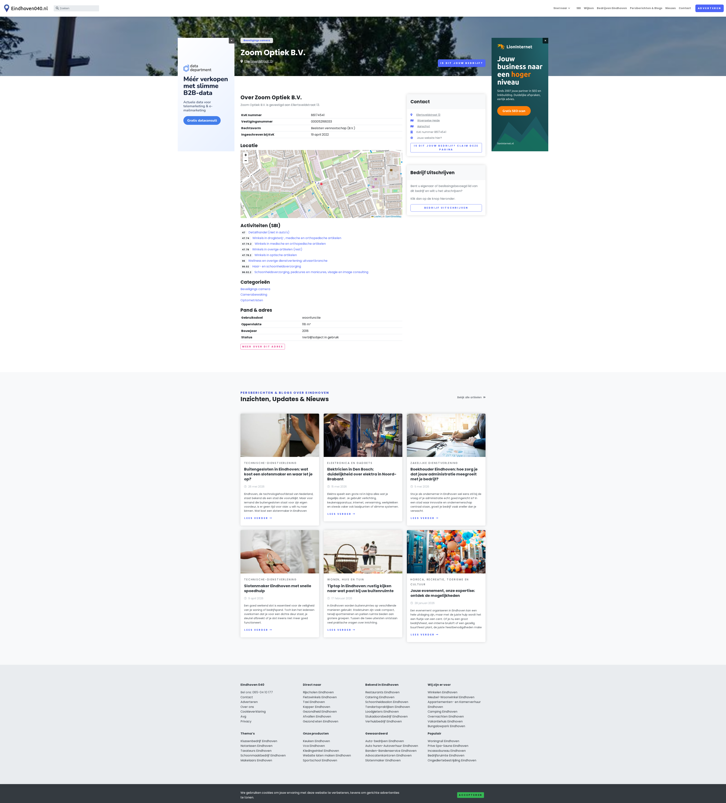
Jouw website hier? (429, 138)
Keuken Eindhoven (316, 741)
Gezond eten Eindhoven (320, 721)
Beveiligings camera (257, 40)
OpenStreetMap (393, 216)
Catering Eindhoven (379, 697)
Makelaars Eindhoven (256, 760)
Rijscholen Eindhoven (318, 692)
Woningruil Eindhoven (443, 741)
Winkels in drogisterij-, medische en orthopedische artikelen (296, 238)
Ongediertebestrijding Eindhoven (452, 760)
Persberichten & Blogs (646, 8)
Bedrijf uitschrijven (446, 207)
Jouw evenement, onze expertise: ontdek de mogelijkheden (442, 593)
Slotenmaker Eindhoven (383, 760)
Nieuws (670, 8)
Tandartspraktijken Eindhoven (387, 707)
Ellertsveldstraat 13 (258, 61)
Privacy (245, 721)
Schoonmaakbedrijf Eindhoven (263, 755)
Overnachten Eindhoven (446, 716)
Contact (685, 8)
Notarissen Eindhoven (256, 746)
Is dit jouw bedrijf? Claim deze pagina (446, 147)
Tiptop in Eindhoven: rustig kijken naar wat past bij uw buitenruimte (360, 588)
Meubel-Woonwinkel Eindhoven (451, 697)
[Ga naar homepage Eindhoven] (25, 8)
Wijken (589, 8)
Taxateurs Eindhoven (255, 751)
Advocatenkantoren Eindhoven (388, 755)
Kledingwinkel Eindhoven (321, 751)
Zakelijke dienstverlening (434, 463)
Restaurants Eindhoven (382, 692)
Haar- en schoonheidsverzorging (276, 266)
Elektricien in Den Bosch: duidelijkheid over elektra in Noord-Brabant (361, 474)
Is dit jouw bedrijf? (461, 63)
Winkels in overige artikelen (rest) (277, 249)
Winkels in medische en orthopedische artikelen (290, 244)
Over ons (247, 707)
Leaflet (377, 216)
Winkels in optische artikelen (275, 255)
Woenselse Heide (428, 120)
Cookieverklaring (253, 711)
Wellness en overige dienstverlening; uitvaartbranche (287, 261)
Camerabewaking (253, 294)
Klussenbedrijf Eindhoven (258, 741)
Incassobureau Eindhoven (447, 751)
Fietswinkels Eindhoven (320, 697)
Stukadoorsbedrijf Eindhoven (386, 716)
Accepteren (470, 795)
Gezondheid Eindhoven (320, 711)
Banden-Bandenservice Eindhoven (391, 751)
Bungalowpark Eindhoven (446, 726)
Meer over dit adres (262, 346)
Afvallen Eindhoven (317, 716)
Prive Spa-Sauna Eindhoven (448, 746)
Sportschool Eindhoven (320, 760)
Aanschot (423, 126)
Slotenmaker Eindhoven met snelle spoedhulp (277, 588)
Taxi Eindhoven (314, 702)
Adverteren (709, 8)
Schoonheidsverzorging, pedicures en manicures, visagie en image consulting (311, 272)
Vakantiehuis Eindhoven (445, 721)
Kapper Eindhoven (316, 707)
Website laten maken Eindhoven (327, 755)
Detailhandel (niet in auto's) (268, 232)
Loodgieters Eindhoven (382, 711)
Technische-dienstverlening (270, 463)
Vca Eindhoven (314, 746)
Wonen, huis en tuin (345, 579)
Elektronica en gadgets (350, 463)
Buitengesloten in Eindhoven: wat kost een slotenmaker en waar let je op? (278, 474)
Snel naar (560, 8)
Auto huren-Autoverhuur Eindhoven (391, 746)
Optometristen (251, 300)
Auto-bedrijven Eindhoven (384, 741)
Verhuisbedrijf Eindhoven (383, 721)
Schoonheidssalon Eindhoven (386, 702)
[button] (321, 184)
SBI (578, 8)
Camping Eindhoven (442, 711)
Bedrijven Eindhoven (612, 8)
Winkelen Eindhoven (442, 692)
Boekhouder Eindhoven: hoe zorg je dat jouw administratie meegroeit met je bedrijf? (444, 474)
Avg (243, 716)
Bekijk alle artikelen (469, 397)
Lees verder (256, 518)
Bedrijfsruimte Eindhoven (446, 755)
